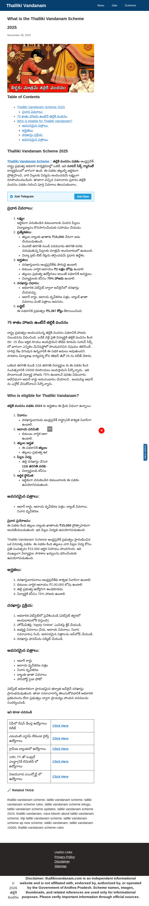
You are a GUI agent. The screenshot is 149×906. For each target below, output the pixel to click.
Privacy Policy (65, 857)
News (100, 5)
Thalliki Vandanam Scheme (28, 161)
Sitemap (61, 866)
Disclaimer (62, 861)
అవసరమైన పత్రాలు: (35, 125)
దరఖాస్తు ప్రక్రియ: (32, 135)
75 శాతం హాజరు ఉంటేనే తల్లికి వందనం (42, 116)
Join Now (83, 196)
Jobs (114, 5)
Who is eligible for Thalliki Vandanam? (44, 121)
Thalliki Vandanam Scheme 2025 (41, 107)
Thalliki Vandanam (26, 5)
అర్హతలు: (27, 130)
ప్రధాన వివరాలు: (32, 112)
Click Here (61, 726)
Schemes (130, 5)
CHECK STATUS (145, 452)
